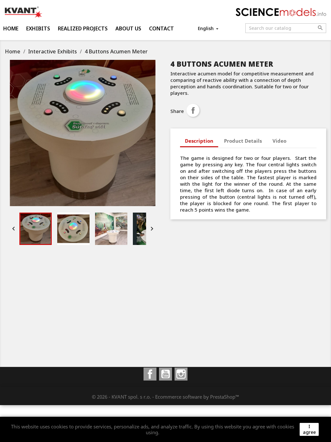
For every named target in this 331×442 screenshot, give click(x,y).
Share (193, 110)
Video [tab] (279, 141)
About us (128, 28)
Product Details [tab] (243, 141)
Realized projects (83, 28)
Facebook (150, 374)
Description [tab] (199, 141)
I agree (309, 429)
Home (10, 28)
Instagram (181, 374)
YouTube (165, 374)
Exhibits (38, 28)
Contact (161, 28)
